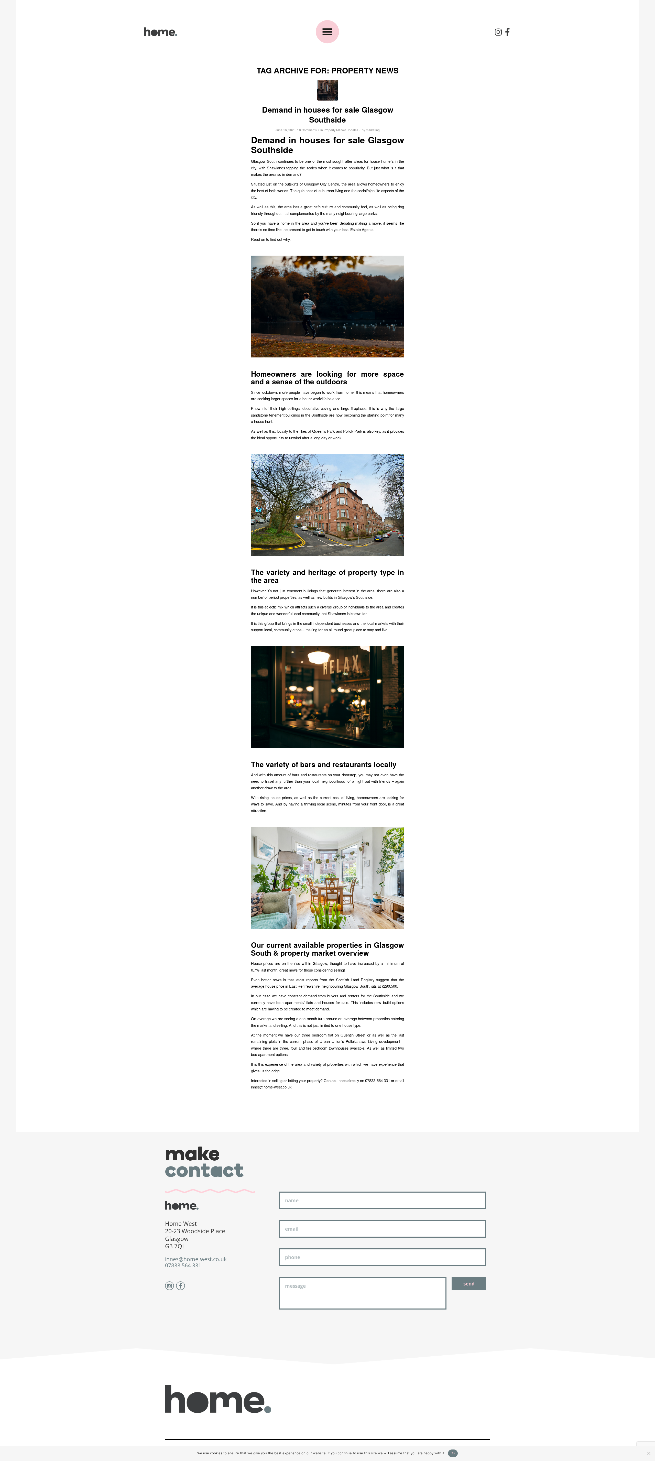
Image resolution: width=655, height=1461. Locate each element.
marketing (373, 130)
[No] (648, 1453)
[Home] (160, 31)
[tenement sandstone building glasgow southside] (327, 90)
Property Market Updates (341, 130)
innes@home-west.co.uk (196, 1259)
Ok (453, 1453)
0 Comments (308, 130)
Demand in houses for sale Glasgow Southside (327, 114)
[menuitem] (498, 31)
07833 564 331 (183, 1265)
